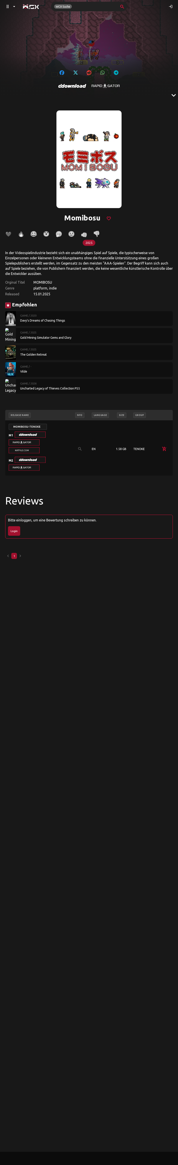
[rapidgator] (105, 86)
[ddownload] (72, 86)
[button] (30, 435)
